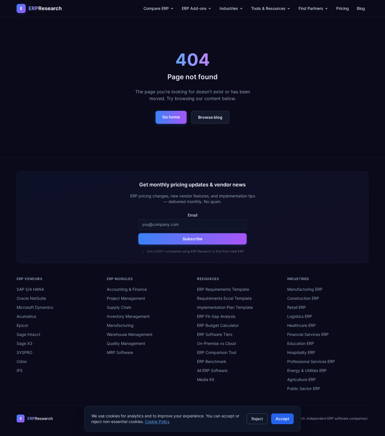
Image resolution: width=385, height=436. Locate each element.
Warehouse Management (129, 334)
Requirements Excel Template (224, 298)
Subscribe (192, 238)
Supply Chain (119, 307)
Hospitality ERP (301, 352)
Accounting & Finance (127, 289)
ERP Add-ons (194, 8)
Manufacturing (120, 325)
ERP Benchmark (211, 361)
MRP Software (120, 352)
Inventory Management (128, 316)
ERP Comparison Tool (216, 352)
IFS (20, 370)
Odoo (22, 361)
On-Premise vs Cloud (216, 343)
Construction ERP (303, 298)
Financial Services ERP (308, 334)
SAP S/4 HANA (30, 289)
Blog (361, 8)
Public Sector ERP (303, 388)
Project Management (126, 298)
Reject (257, 418)
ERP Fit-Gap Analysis (216, 316)
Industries (229, 8)
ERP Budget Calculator (218, 325)
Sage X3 (24, 343)
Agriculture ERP (301, 379)
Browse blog (210, 117)
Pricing (342, 8)
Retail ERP (296, 307)
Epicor (22, 325)
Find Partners (310, 8)
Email (192, 215)
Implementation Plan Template (225, 307)
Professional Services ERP (311, 361)
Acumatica (26, 316)
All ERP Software (212, 370)
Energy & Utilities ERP (307, 370)
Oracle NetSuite (31, 298)
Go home (171, 116)
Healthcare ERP (301, 325)
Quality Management (126, 343)
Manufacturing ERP (304, 289)
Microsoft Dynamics (35, 307)
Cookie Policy (157, 421)
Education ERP (300, 343)
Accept (282, 418)
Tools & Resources (268, 8)
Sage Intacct (28, 334)
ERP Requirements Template (223, 289)
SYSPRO (24, 352)
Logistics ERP (299, 316)
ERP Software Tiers (214, 334)
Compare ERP (156, 8)
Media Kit (205, 379)
